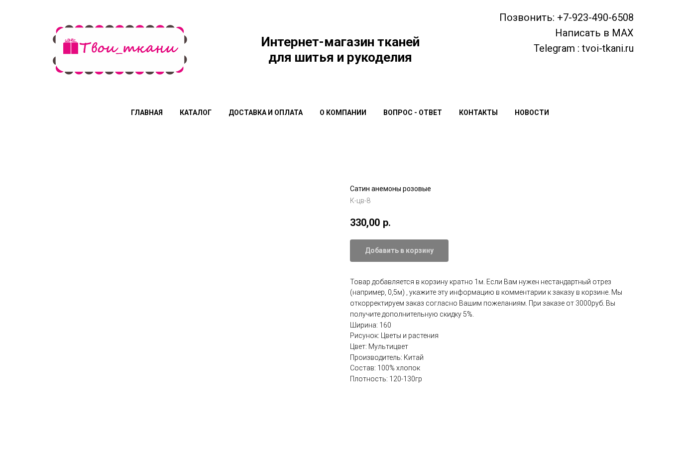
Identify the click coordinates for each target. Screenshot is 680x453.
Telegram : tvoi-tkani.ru (584, 48)
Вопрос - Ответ (412, 112)
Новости (532, 112)
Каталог (196, 112)
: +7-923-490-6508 (593, 17)
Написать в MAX (594, 33)
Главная (147, 112)
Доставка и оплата (265, 112)
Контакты (478, 112)
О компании (343, 112)
